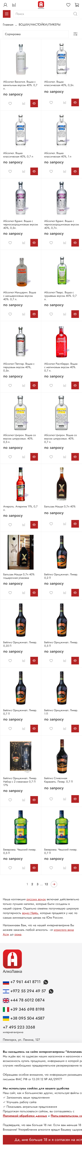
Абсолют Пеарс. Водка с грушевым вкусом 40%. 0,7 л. (60, 295)
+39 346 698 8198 (26, 1009)
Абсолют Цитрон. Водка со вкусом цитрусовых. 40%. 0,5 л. (19, 438)
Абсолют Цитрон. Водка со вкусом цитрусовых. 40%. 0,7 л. (60, 438)
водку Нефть (30, 913)
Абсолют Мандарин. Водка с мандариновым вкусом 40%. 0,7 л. (19, 295)
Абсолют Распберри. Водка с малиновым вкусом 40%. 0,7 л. (60, 367)
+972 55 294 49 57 (28, 991)
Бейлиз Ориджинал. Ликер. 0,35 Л (20, 644)
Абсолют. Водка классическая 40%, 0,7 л (18, 154)
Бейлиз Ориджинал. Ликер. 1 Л (61, 712)
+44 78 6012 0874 (27, 1000)
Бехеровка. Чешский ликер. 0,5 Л (19, 851)
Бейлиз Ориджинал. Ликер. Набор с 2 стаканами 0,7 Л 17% (20, 781)
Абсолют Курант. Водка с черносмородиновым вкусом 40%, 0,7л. (61, 224)
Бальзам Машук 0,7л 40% (60, 506)
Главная (8, 24)
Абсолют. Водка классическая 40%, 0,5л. (59, 83)
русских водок (36, 899)
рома (17, 934)
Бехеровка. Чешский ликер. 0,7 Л (60, 851)
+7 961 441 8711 (25, 982)
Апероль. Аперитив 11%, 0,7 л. (20, 508)
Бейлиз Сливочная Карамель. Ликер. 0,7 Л (58, 779)
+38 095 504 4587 (27, 1018)
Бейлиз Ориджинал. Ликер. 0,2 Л (61, 576)
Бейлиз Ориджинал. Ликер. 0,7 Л (20, 712)
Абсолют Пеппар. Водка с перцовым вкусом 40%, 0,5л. (19, 367)
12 (46, 884)
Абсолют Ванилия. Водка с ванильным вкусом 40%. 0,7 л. (20, 85)
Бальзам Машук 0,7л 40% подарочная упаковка (19, 576)
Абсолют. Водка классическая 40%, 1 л (57, 154)
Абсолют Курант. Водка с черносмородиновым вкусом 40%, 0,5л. (20, 224)
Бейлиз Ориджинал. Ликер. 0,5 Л (61, 644)
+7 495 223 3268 (19, 1027)
